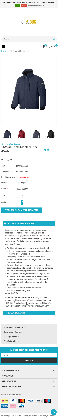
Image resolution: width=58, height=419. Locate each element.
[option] (7, 134)
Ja (17, 5)
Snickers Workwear (10, 144)
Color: (4, 189)
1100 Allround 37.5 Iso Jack (18, 51)
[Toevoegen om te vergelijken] (48, 150)
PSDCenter (33, 416)
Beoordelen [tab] (16, 313)
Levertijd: (5, 182)
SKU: (3, 166)
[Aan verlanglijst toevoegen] (45, 150)
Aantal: (3, 202)
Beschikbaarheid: (8, 177)
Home (3, 51)
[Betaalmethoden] (4, 401)
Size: (3, 195)
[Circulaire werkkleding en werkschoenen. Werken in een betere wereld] (29, 22)
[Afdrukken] (51, 150)
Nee (23, 5)
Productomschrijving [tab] (21, 224)
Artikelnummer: (7, 172)
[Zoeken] (54, 39)
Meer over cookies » (36, 5)
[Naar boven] (54, 412)
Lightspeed (51, 416)
